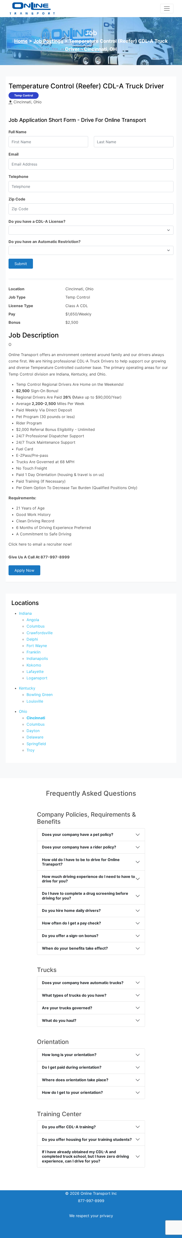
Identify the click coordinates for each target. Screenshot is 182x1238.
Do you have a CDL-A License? (37, 221)
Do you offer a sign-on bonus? (70, 935)
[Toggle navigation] (166, 8)
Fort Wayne (37, 645)
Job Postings (48, 41)
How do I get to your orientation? (72, 1092)
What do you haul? (59, 1020)
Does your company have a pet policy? (77, 834)
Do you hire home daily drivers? (71, 910)
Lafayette (35, 671)
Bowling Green (40, 694)
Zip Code (17, 199)
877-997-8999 (91, 1200)
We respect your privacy (91, 1215)
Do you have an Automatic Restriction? (45, 241)
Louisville (35, 701)
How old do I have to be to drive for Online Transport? (81, 862)
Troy (31, 750)
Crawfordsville (40, 632)
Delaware (35, 737)
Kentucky (27, 688)
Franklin (34, 652)
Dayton (33, 730)
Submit (20, 263)
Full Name (18, 131)
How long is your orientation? (69, 1054)
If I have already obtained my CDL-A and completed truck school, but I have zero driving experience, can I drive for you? (85, 1156)
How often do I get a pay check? (71, 923)
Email (13, 154)
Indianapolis (37, 658)
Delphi (32, 639)
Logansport (37, 678)
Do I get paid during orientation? (71, 1067)
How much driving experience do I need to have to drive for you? (88, 878)
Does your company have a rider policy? (79, 847)
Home (21, 41)
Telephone (18, 176)
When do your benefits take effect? (75, 948)
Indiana (25, 613)
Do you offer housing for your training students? (87, 1139)
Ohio (23, 711)
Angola (33, 619)
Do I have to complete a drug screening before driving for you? (85, 895)
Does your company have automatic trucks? (82, 982)
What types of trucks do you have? (74, 995)
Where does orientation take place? (75, 1079)
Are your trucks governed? (67, 1007)
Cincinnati (36, 717)
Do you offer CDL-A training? (69, 1126)
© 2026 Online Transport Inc (91, 1193)
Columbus (36, 626)
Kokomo (34, 665)
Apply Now (24, 570)
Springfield (36, 743)
